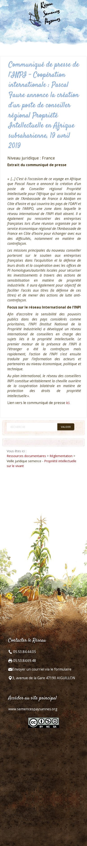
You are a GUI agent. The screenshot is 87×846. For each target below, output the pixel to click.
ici (67, 402)
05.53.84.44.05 (24, 651)
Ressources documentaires (26, 456)
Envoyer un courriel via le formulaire (41, 669)
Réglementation (61, 456)
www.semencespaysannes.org (32, 709)
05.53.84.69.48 (24, 660)
